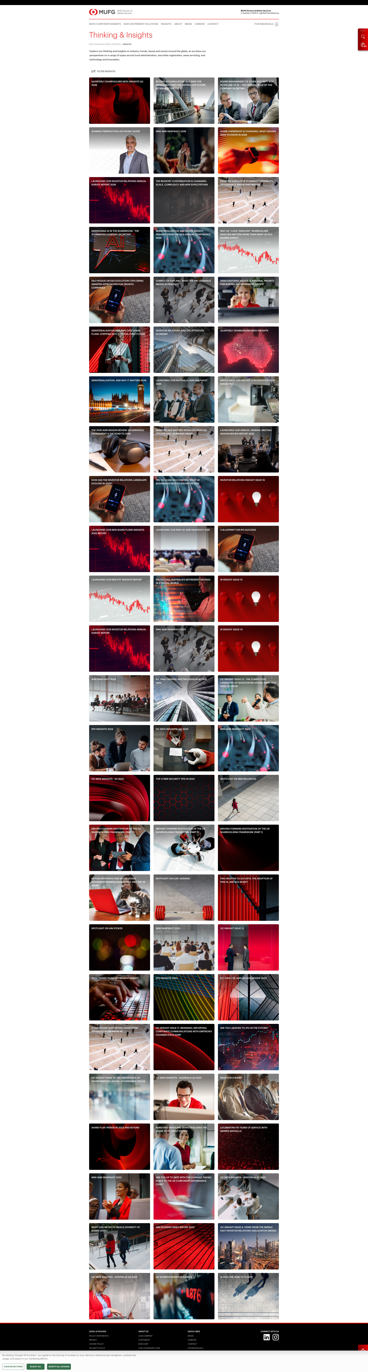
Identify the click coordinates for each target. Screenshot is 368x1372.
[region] (184, 1361)
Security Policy (97, 1348)
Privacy (93, 1340)
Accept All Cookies (59, 1366)
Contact (192, 1344)
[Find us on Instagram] (276, 1337)
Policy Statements (99, 1336)
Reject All (35, 1366)
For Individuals (195, 1348)
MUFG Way (143, 1344)
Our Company (145, 1336)
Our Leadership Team (149, 1348)
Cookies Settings (13, 1366)
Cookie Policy (96, 1344)
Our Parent (144, 1340)
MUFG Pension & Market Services (105, 44)
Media (191, 1336)
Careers (192, 1340)
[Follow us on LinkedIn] (266, 1337)
